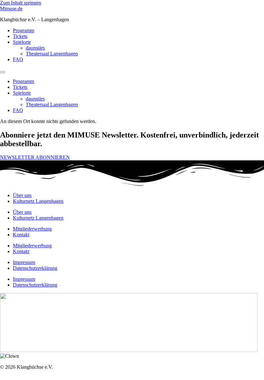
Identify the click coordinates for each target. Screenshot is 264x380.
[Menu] (2, 72)
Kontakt (21, 234)
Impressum (24, 262)
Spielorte (22, 42)
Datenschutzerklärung (35, 268)
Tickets (20, 36)
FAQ (18, 59)
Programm (23, 30)
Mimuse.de (11, 8)
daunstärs (35, 48)
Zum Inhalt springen (20, 2)
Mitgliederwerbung (32, 229)
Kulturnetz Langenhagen (38, 201)
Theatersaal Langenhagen (52, 53)
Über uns (22, 195)
